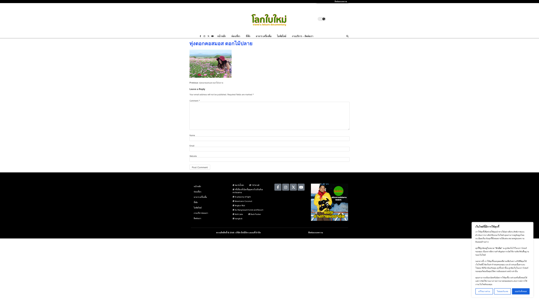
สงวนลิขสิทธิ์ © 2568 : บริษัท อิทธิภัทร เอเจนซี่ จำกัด (238, 232)
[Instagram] (204, 36)
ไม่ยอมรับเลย (502, 291)
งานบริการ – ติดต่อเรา (302, 36)
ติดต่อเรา (197, 218)
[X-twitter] (208, 36)
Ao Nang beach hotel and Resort (249, 209)
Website (193, 156)
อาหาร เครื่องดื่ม (263, 36)
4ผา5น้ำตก (239, 185)
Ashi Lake (239, 214)
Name (192, 135)
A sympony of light (243, 196)
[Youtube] (212, 36)
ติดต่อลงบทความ (341, 1)
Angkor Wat (240, 205)
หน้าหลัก (221, 36)
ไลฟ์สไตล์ (281, 36)
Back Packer (256, 214)
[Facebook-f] (200, 36)
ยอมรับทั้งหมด (521, 291)
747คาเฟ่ (255, 185)
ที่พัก (248, 36)
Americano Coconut (243, 201)
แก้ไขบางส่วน (484, 291)
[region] (502, 259)
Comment (194, 101)
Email (191, 146)
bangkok (238, 218)
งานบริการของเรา (201, 213)
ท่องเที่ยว (235, 36)
